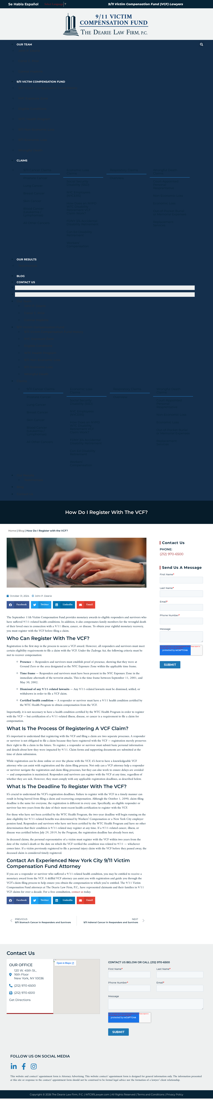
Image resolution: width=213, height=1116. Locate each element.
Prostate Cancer (35, 178)
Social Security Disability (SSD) (78, 183)
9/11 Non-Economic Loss (36, 129)
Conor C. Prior (28, 61)
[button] (201, 44)
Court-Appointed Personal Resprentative (165, 185)
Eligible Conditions (32, 109)
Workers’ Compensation (78, 244)
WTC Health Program (34, 119)
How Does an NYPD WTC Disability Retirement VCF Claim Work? (82, 208)
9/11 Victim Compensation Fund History (47, 88)
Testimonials (27, 266)
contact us (77, 892)
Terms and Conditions (150, 1094)
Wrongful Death (30, 150)
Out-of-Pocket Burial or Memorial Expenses (169, 212)
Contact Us (26, 282)
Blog (21, 276)
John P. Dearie (29, 51)
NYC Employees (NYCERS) (78, 194)
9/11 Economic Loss (32, 140)
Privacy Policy (174, 1094)
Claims (22, 160)
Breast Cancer (34, 193)
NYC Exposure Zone (33, 98)
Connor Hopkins (30, 71)
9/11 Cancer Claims (37, 170)
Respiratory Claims (124, 170)
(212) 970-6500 (171, 554)
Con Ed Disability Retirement (79, 233)
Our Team (24, 44)
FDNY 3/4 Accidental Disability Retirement (82, 222)
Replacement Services (163, 223)
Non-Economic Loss (168, 196)
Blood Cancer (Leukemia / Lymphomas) (33, 212)
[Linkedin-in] (13, 1066)
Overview (117, 178)
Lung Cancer (33, 186)
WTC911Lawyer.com (97, 1094)
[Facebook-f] (23, 1066)
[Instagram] (33, 1066)
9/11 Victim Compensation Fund (41, 81)
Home (12, 530)
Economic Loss (164, 203)
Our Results (26, 259)
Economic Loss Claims (78, 171)
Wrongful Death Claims (165, 171)
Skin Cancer (32, 201)
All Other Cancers (36, 223)
